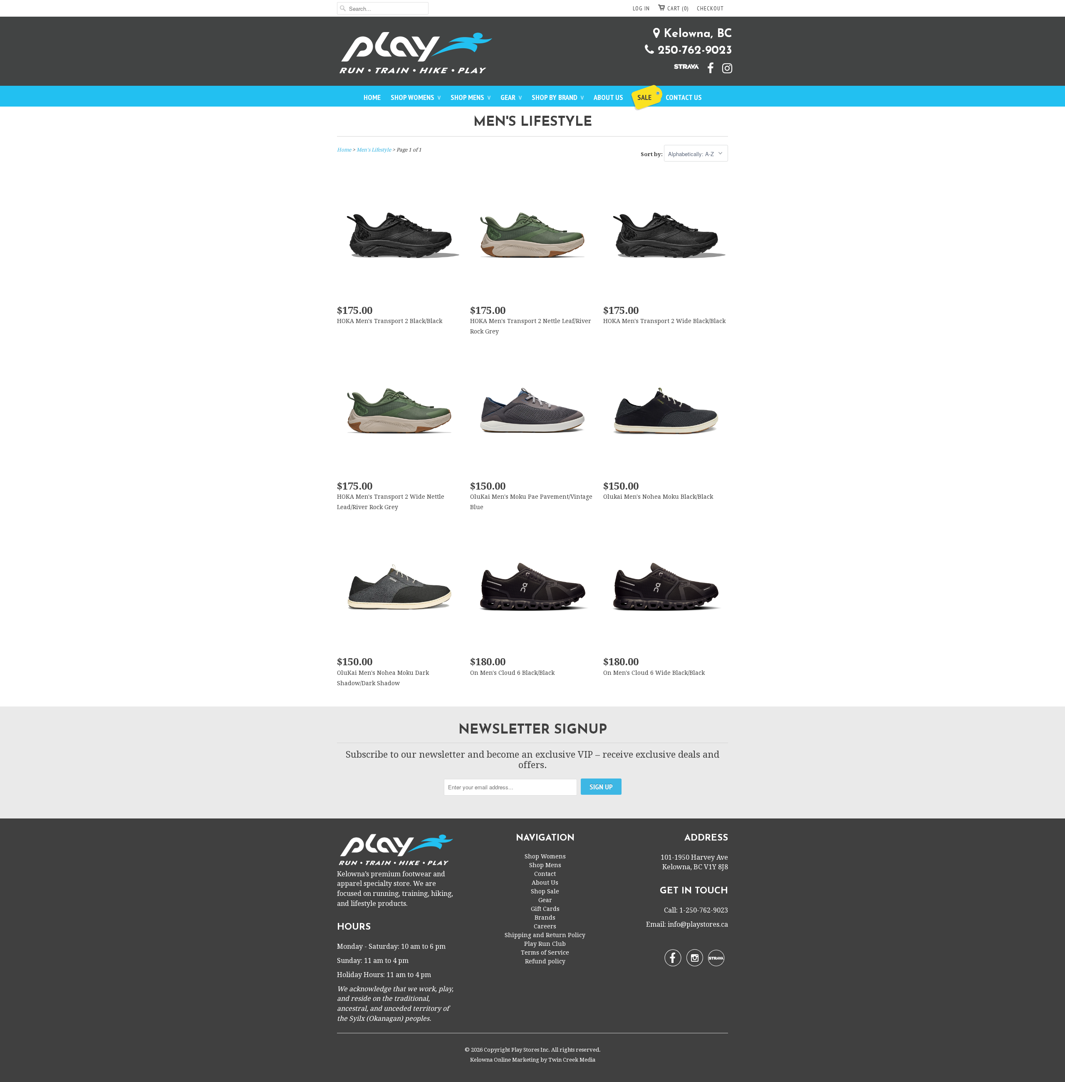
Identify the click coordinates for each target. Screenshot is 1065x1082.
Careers (545, 926)
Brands (545, 917)
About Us (608, 97)
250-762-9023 (693, 51)
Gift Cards (545, 908)
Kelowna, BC (696, 34)
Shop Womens (416, 97)
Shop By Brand (558, 97)
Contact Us (684, 97)
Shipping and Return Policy (545, 935)
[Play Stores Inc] (532, 54)
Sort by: (652, 154)
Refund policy (545, 961)
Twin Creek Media (571, 1060)
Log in (641, 8)
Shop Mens (470, 97)
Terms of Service (545, 952)
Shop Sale (545, 891)
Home (372, 97)
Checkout (710, 8)
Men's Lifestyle (532, 122)
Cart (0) (678, 8)
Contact (545, 874)
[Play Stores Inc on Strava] (682, 65)
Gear (511, 97)
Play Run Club (545, 943)
